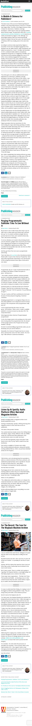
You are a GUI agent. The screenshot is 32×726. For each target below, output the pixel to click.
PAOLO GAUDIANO (6, 204)
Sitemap (13, 709)
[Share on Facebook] (2, 173)
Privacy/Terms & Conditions (12, 710)
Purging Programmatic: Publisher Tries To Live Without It (15, 679)
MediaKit (17, 707)
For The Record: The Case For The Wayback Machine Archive (15, 685)
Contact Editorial (23, 707)
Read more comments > (24, 195)
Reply (2, 193)
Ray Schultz (5, 228)
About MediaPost (10, 707)
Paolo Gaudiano (6, 21)
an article (14, 255)
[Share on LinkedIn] (6, 173)
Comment (4, 196)
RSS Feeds (9, 709)
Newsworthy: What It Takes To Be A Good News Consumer (15, 692)
